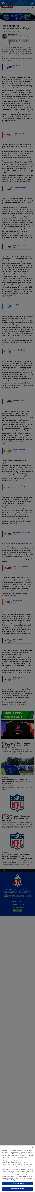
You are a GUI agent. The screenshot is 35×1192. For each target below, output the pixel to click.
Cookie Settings (11, 1180)
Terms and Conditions (10, 1154)
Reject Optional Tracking (17, 1183)
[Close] (33, 1148)
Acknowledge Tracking (17, 1188)
